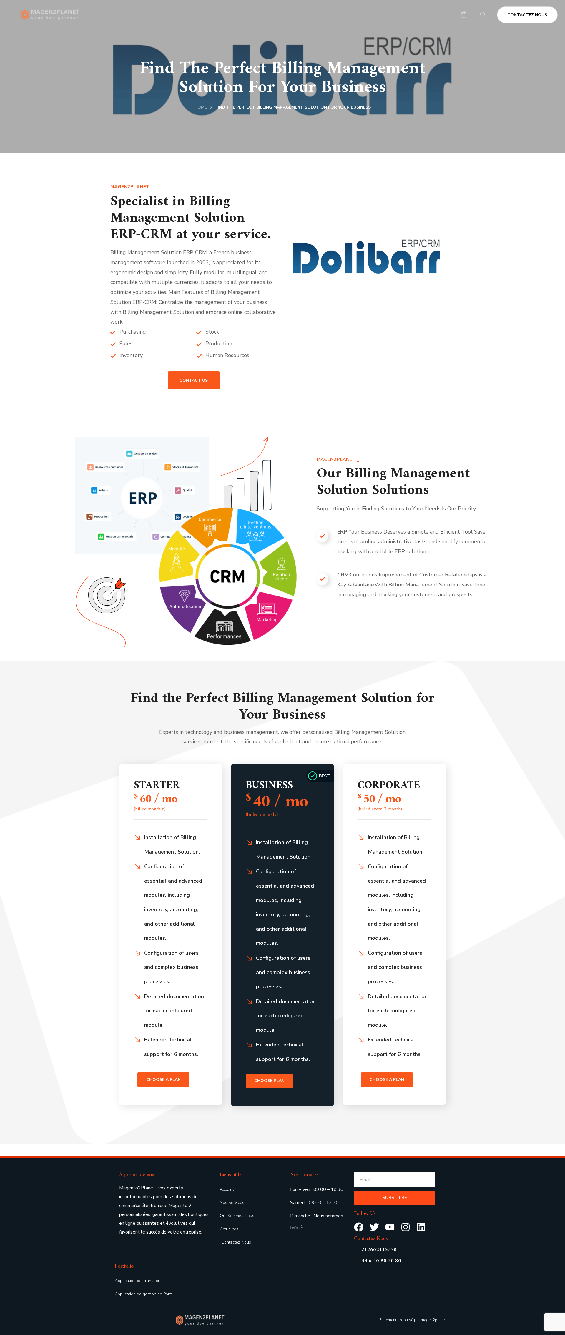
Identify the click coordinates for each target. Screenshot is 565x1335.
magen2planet (433, 1320)
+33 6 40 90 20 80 (380, 1261)
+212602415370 (378, 1249)
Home (200, 107)
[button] (463, 15)
